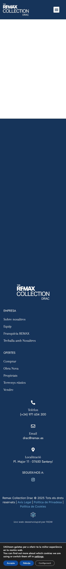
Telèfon (33, 410)
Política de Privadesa (48, 502)
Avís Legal (24, 502)
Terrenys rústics (15, 383)
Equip (7, 326)
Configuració (45, 563)
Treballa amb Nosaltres (20, 341)
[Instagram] (33, 480)
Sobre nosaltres (15, 319)
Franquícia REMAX (16, 333)
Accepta (11, 563)
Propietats (10, 376)
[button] (56, 10)
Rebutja (26, 563)
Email (33, 433)
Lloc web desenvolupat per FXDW (33, 522)
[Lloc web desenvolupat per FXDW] (33, 514)
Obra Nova (11, 368)
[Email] (33, 426)
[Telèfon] (33, 402)
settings (38, 556)
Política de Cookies (33, 506)
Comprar (10, 361)
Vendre (8, 390)
